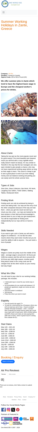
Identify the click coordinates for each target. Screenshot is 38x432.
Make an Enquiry (8, 361)
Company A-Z (31, 397)
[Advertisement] (19, 51)
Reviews (4, 374)
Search (25, 397)
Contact (24, 399)
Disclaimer (10, 397)
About (4, 397)
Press (19, 399)
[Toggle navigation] (3, 12)
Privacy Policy (18, 397)
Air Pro (11, 73)
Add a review (12, 374)
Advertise (14, 399)
